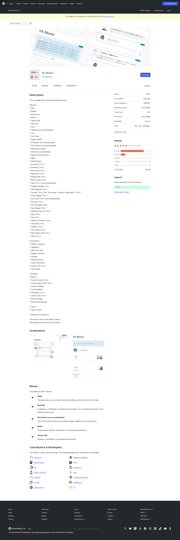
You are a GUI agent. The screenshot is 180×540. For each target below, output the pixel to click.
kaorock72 (77, 467)
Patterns (44, 519)
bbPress (144, 516)
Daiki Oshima (39, 487)
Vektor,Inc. (48, 76)
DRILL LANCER (40, 472)
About (10, 509)
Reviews (45, 86)
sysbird (36, 482)
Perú (29, 529)
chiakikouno (77, 482)
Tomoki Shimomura (80, 477)
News (10, 512)
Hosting (11, 516)
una (35, 467)
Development (71, 86)
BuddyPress (146, 519)
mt (74, 487)
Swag (110, 519)
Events (110, 512)
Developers (78, 516)
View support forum (121, 192)
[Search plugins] (30, 23)
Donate (111, 516)
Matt (143, 512)
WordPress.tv (80, 519)
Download (145, 75)
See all (147, 169)
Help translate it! (108, 16)
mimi (75, 472)
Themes (44, 512)
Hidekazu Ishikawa (80, 457)
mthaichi (37, 477)
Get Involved (112, 509)
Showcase (45, 509)
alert (136, 126)
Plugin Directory (13, 10)
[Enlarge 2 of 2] (105, 337)
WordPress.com (147, 509)
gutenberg (146, 126)
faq (140, 126)
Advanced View (120, 132)
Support (147, 86)
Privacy (10, 519)
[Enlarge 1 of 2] (65, 337)
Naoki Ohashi (39, 462)
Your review (118, 169)
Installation (57, 86)
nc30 (75, 462)
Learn (76, 509)
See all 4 (147, 121)
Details (34, 86)
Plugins (43, 516)
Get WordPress (170, 3)
